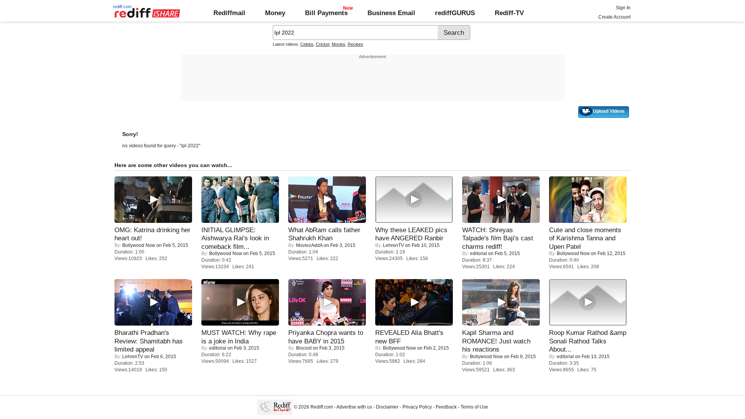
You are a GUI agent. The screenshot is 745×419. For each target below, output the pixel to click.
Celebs (307, 44)
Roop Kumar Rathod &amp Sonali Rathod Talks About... (587, 341)
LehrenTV (393, 245)
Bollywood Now (138, 245)
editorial (478, 253)
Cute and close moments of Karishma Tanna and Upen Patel (585, 238)
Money (275, 12)
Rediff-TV (509, 12)
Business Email (391, 12)
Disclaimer (387, 407)
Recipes (355, 44)
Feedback (446, 407)
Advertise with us (354, 407)
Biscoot (304, 348)
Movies (338, 44)
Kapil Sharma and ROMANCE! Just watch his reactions (496, 341)
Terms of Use (474, 407)
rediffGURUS (455, 12)
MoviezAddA (309, 245)
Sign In (623, 7)
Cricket (322, 44)
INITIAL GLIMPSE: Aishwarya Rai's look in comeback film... (235, 238)
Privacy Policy (417, 407)
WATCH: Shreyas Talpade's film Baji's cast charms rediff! (497, 238)
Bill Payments (326, 12)
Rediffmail (229, 12)
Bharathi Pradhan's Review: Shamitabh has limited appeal (148, 341)
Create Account (614, 17)
